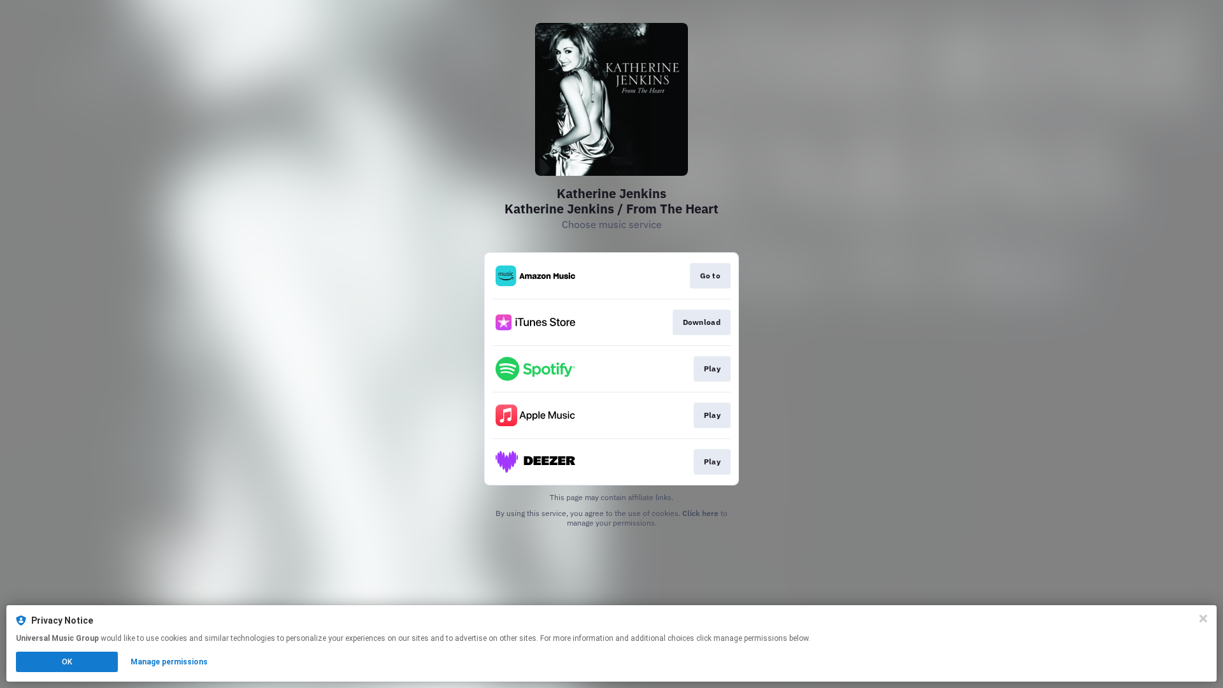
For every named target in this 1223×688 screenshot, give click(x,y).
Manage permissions (169, 661)
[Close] (1203, 618)
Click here (700, 513)
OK (67, 661)
